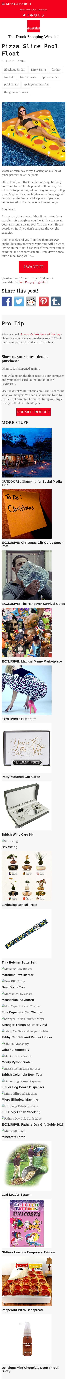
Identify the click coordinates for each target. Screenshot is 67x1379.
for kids (9, 77)
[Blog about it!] (56, 301)
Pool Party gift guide (31, 282)
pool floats (11, 84)
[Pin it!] (44, 301)
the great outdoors (16, 92)
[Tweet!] (19, 301)
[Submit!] (31, 301)
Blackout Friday (14, 69)
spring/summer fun (36, 84)
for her (56, 69)
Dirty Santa (38, 69)
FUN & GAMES (15, 60)
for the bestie (28, 77)
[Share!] (7, 301)
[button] (16, 4)
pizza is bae (50, 77)
